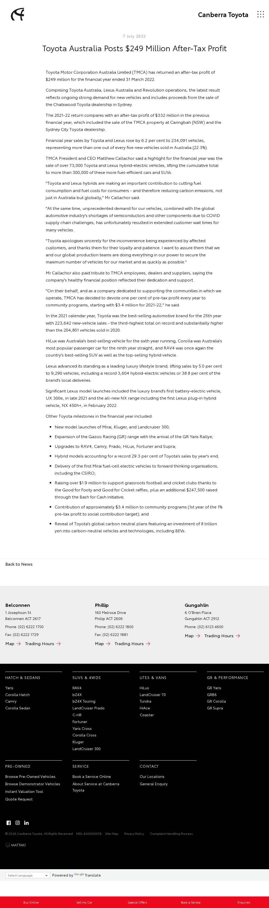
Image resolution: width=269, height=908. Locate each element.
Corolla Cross (84, 734)
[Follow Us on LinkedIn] (26, 823)
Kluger (78, 741)
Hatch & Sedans (23, 677)
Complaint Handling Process (171, 833)
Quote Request (19, 798)
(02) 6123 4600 (210, 626)
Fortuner (80, 721)
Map (9, 643)
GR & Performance (228, 677)
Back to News (19, 564)
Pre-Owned (18, 766)
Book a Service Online (92, 776)
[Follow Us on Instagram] (17, 823)
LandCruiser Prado (89, 707)
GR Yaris (214, 687)
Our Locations (152, 776)
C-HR (77, 714)
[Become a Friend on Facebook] (9, 823)
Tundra (145, 701)
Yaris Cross (82, 728)
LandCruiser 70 (153, 694)
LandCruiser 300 (87, 748)
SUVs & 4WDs (87, 677)
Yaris (9, 687)
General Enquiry (154, 783)
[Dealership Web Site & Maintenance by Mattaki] (15, 845)
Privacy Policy (134, 833)
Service (81, 766)
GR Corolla (216, 701)
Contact (149, 766)
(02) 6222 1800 (120, 626)
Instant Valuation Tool (24, 791)
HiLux (144, 687)
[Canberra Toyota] (16, 14)
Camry (11, 701)
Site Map (111, 833)
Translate (93, 875)
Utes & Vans (153, 677)
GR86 (212, 694)
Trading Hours (39, 643)
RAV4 (77, 687)
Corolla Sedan (17, 707)
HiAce (145, 707)
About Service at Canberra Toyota (96, 787)
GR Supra (215, 707)
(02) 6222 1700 (31, 626)
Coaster (147, 714)
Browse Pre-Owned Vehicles (30, 776)
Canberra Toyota (223, 14)
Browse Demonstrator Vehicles (32, 783)
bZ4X (77, 694)
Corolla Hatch (17, 694)
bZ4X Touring (84, 701)
